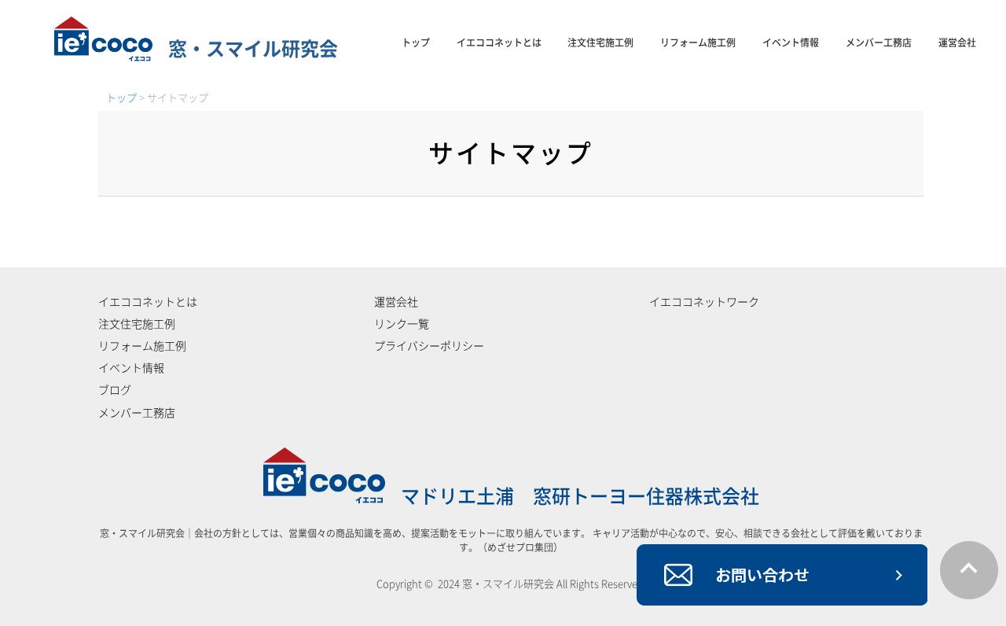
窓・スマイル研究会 (253, 48)
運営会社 (957, 42)
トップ (416, 42)
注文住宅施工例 (600, 42)
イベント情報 (790, 42)
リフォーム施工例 (698, 42)
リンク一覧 (401, 324)
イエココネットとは (499, 42)
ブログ (114, 390)
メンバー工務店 (879, 42)
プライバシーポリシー (429, 346)
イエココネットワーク (704, 301)
